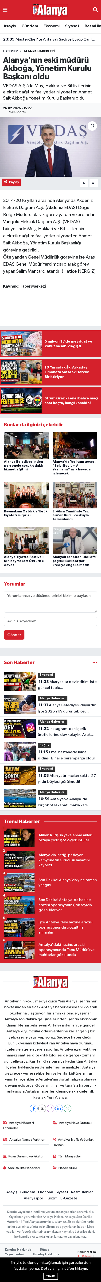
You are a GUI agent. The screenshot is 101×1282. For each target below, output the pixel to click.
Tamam (50, 1276)
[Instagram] (50, 1108)
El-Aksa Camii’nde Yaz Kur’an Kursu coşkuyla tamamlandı (71, 515)
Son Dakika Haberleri (24, 1168)
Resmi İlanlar (82, 1192)
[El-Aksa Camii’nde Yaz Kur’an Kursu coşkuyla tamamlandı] (75, 495)
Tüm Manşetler (69, 1156)
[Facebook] (34, 1108)
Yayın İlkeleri (14, 1254)
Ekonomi (51, 26)
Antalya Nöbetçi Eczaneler (18, 1125)
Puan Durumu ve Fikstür (26, 1156)
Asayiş (10, 26)
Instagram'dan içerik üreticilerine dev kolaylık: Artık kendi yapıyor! (64, 732)
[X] (42, 1108)
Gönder (14, 635)
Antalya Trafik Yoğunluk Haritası (73, 1142)
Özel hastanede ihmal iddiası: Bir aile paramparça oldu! (66, 755)
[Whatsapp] (67, 1108)
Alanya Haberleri (39, 51)
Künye (44, 1249)
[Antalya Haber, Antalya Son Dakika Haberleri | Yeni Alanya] (50, 10)
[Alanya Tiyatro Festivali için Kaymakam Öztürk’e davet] (26, 541)
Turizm (52, 1198)
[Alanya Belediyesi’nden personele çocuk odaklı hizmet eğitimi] (26, 445)
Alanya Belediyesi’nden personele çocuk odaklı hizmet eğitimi (23, 465)
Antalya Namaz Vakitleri (27, 1139)
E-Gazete (69, 1198)
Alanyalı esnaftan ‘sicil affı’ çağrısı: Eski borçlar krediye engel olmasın (75, 561)
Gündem (29, 26)
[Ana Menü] (5, 10)
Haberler (10, 51)
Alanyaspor (33, 1198)
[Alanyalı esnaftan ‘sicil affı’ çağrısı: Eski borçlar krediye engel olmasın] (75, 541)
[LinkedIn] (59, 1108)
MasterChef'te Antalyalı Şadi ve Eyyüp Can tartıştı (50, 39)
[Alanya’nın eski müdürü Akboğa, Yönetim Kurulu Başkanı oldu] (50, 147)
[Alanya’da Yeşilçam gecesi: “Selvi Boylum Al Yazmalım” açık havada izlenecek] (75, 445)
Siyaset (72, 26)
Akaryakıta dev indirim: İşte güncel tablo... (67, 685)
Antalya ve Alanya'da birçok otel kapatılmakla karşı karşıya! (63, 802)
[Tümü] (95, 663)
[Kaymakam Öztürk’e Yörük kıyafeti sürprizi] (26, 495)
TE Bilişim (85, 1256)
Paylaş (14, 182)
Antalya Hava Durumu (75, 1123)
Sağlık (44, 745)
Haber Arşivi (67, 1168)
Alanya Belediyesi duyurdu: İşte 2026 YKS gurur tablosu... (67, 708)
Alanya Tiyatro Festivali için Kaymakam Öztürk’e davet (24, 561)
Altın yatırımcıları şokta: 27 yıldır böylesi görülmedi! (67, 779)
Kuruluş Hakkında (18, 1249)
